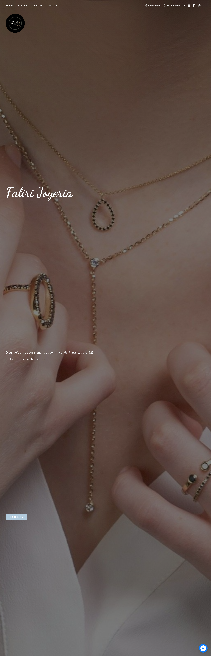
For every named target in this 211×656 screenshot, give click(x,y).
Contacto (52, 5)
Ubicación (38, 5)
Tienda (9, 5)
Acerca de (23, 5)
